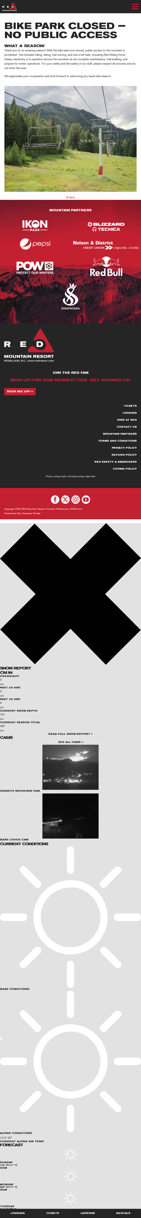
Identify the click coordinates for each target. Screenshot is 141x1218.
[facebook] (55, 499)
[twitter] (65, 499)
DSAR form (76, 509)
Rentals (123, 1213)
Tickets (52, 1213)
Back (71, 197)
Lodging (18, 1213)
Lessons (88, 1213)
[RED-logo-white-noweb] (9, 3)
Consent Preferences (57, 509)
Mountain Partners (70, 210)
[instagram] (75, 499)
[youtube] (86, 499)
